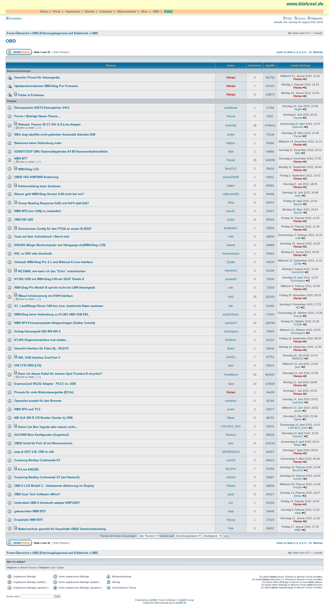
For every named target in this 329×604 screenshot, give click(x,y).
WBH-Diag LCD (28, 169)
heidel (231, 134)
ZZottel (231, 262)
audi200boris (231, 314)
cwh (230, 287)
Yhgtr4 (298, 109)
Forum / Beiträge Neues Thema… (37, 116)
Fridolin (230, 485)
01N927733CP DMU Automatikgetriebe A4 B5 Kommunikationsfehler (61, 151)
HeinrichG (231, 270)
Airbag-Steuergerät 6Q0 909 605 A (37, 331)
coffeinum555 (230, 194)
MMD (298, 529)
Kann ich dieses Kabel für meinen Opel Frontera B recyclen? (60, 373)
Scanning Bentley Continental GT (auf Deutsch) (46, 477)
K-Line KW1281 (28, 469)
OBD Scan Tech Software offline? (37, 494)
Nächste (318, 52)
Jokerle (230, 245)
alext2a (230, 356)
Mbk (230, 151)
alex (230, 443)
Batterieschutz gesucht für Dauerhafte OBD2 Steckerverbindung (62, 529)
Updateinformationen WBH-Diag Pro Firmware (46, 86)
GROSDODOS (231, 451)
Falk (230, 528)
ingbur (231, 185)
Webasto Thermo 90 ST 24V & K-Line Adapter (49, 124)
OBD (156, 11)
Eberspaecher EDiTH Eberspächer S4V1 (41, 107)
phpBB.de (181, 602)
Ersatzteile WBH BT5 (28, 519)
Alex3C (230, 211)
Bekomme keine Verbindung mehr (38, 143)
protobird (230, 279)
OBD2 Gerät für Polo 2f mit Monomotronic (43, 443)
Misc (144, 11)
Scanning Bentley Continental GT (37, 460)
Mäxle (231, 417)
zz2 (231, 502)
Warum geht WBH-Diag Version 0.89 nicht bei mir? (49, 194)
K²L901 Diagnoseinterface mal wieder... (41, 340)
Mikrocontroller (126, 11)
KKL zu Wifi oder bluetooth (33, 253)
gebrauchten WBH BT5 (29, 511)
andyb (231, 219)
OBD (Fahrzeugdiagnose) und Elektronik (60, 33)
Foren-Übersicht (18, 33)
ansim (231, 409)
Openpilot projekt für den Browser (38, 400)
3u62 (298, 195)
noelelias (230, 400)
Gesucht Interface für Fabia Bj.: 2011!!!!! (41, 348)
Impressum (73, 11)
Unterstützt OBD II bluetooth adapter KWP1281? (47, 502)
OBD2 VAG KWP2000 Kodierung (36, 177)
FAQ (289, 18)
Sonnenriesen (230, 253)
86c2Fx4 (231, 468)
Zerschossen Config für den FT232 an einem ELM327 (54, 228)
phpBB (152, 600)
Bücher (89, 11)
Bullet (230, 348)
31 (310, 52)
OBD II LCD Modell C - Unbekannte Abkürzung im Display (54, 485)
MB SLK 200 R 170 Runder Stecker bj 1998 (43, 417)
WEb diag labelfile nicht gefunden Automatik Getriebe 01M (54, 134)
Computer (106, 11)
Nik (231, 305)
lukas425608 (231, 177)
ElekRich (230, 339)
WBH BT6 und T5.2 (27, 409)
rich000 (230, 460)
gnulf (231, 494)
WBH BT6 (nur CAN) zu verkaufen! (37, 211)
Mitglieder (316, 18)
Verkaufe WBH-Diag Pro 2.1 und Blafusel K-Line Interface (53, 262)
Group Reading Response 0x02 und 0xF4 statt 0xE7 (53, 203)
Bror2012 (231, 168)
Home (44, 11)
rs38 (230, 236)
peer (231, 365)
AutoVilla (230, 125)
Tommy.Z (230, 434)
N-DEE (298, 324)
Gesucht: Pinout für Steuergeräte (37, 77)
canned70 (231, 322)
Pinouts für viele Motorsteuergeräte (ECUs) (43, 392)
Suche (301, 18)
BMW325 (297, 358)
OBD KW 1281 (23, 219)
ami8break (230, 107)
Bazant (298, 204)
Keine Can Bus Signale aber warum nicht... (48, 427)
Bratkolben (230, 228)
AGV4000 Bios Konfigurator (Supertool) (41, 434)
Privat (56, 11)
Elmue (298, 495)
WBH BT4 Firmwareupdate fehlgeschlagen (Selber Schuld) (54, 323)
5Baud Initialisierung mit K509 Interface (45, 296)
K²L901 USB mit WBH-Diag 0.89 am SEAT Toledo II (49, 279)
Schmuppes (298, 280)
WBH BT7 (20, 158)
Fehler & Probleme (31, 95)
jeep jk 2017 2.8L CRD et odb (34, 451)
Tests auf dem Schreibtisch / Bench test (41, 236)
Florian (230, 77)
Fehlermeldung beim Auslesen (39, 186)
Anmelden (15, 18)
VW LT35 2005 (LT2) (27, 365)
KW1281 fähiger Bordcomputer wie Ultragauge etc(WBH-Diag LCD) (59, 245)
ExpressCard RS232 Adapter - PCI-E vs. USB (45, 383)
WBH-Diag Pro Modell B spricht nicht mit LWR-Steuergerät (54, 287)
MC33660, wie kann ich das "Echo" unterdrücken (51, 271)
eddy (231, 511)
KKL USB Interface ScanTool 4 (39, 357)
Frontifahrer (231, 374)
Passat (231, 116)
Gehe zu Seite (285, 52)
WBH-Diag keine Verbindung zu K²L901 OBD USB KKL (51, 314)
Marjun (230, 143)
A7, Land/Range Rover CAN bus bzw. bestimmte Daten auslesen (58, 306)
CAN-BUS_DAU (231, 426)
